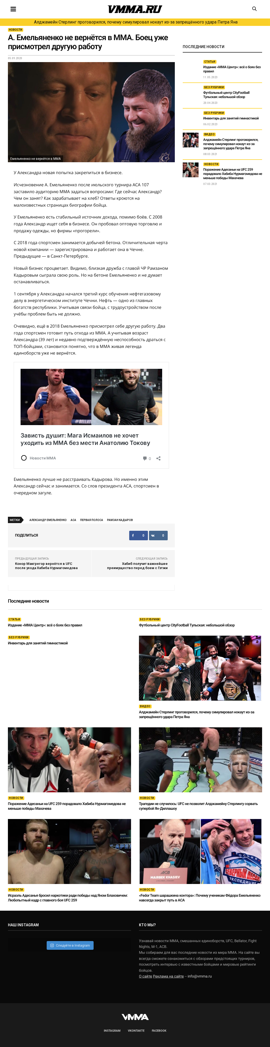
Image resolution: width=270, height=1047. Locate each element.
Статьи (209, 61)
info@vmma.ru (200, 976)
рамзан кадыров (120, 520)
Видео (209, 134)
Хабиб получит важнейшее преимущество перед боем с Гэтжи (137, 566)
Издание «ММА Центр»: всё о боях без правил (45, 625)
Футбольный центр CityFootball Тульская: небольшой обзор (226, 95)
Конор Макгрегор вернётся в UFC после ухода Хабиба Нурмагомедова (46, 566)
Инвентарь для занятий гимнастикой (231, 118)
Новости (15, 29)
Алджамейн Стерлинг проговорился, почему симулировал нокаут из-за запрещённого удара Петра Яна (136, 22)
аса (73, 520)
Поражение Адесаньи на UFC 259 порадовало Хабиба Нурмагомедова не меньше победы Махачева (232, 174)
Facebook (159, 1030)
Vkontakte (136, 1030)
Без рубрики (214, 87)
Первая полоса (91, 520)
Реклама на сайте (168, 976)
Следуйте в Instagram (73, 945)
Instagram (112, 1030)
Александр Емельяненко (48, 520)
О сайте (145, 976)
